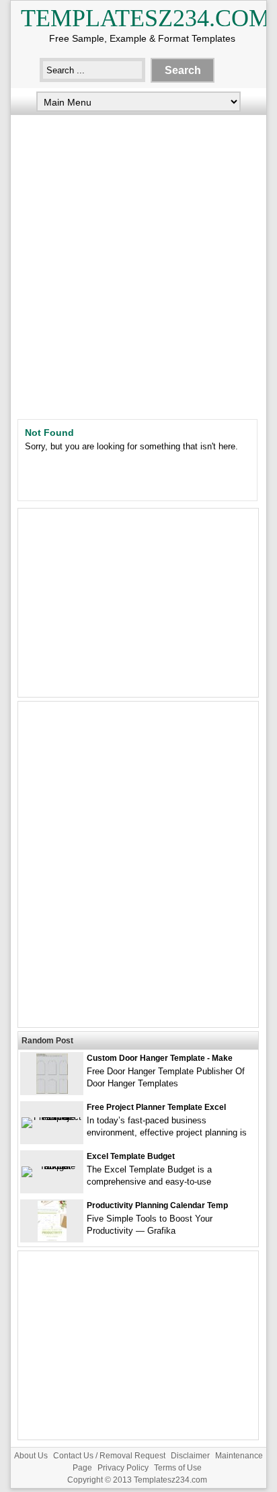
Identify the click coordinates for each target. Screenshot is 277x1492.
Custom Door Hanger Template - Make (160, 1058)
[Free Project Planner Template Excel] (52, 1117)
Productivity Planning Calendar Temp (157, 1205)
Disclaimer (190, 1455)
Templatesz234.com (145, 18)
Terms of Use (178, 1467)
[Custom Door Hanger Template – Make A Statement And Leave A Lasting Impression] (52, 1091)
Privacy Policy (123, 1467)
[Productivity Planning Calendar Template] (52, 1238)
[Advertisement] (138, 263)
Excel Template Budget (131, 1156)
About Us (31, 1455)
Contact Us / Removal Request (109, 1455)
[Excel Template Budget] (52, 1166)
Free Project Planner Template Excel (156, 1107)
